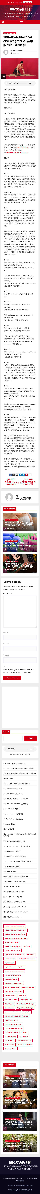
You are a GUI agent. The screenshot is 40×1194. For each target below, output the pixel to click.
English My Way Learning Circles (15, 967)
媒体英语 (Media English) (12, 897)
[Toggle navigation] (21, 22)
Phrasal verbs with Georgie (25, 1004)
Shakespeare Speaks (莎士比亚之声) (17, 846)
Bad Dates (27, 946)
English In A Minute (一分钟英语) (15, 799)
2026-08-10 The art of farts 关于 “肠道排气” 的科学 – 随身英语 (20, 1081)
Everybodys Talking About (13, 975)
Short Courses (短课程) (12, 851)
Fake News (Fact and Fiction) (13, 983)
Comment (7, 593)
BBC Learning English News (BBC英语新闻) (19, 773)
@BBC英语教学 (22, 147)
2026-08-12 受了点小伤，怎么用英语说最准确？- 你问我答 (20, 523)
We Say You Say (9, 1044)
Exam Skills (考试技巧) (11, 809)
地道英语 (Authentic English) (14, 892)
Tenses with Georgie (11, 1020)
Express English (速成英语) (13, 814)
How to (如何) (8, 829)
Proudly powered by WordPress (13, 1178)
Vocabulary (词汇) (10, 871)
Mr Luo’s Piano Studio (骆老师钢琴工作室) (20, 1185)
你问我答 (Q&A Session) (10, 33)
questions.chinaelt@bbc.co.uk (17, 152)
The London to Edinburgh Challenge (16, 1032)
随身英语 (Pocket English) (13, 917)
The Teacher (24, 1036)
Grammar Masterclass (12, 987)
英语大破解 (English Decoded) (14, 902)
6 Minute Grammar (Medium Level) (15, 930)
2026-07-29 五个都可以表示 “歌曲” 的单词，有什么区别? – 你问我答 (20, 566)
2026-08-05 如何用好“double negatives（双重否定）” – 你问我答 (19, 545)
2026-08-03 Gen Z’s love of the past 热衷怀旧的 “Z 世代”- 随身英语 (20, 1102)
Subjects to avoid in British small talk (16, 1016)
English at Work (9, 963)
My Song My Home (26, 999)
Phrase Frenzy (9, 1008)
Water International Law (24, 1040)
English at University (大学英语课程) (16, 784)
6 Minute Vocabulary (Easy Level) (15, 934)
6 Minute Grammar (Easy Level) (14, 926)
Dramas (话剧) (8, 778)
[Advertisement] (20, 707)
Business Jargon (10, 958)
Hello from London (28, 987)
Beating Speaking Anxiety (12, 950)
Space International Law (12, 1012)
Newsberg (32, 1178)
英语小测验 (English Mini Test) (14, 907)
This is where (9, 1040)
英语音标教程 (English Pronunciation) (17, 912)
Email (6, 644)
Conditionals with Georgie (27, 958)
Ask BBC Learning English (12, 946)
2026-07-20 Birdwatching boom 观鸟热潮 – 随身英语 (19, 1144)
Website (6, 655)
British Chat (30, 954)
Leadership (22, 995)
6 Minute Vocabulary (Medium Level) (16, 938)
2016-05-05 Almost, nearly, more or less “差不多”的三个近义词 (26, 481)
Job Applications (10, 995)
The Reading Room (10, 1036)
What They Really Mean (25, 1044)
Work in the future (10, 1049)
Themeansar (20, 1180)
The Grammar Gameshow (13, 1024)
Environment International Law (14, 971)
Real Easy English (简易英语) (14, 841)
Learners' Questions (11, 999)
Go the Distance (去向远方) (13, 819)
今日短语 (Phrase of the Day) (14, 882)
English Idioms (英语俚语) (12, 794)
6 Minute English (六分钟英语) (14, 763)
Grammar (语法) (9, 824)
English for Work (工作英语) (13, 789)
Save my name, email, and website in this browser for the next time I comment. (18, 671)
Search (6, 732)
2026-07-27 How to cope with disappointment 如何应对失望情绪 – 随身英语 (19, 1124)
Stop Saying (26, 1012)
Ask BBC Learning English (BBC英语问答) (18, 768)
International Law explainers (13, 991)
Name (6, 632)
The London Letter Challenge (14, 1028)
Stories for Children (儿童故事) (14, 856)
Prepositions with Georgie (25, 1008)
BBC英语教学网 (20, 9)
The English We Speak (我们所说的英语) (18, 861)
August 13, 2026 (13, 1084)
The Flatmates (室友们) (12, 866)
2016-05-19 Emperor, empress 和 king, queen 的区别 (13, 481)
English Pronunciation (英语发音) (15, 804)
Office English (9, 1004)
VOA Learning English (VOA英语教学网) (20, 1190)
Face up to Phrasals (11, 979)
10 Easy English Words (11, 942)
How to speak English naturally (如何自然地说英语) (19, 835)
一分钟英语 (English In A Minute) (15, 876)
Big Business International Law (14, 954)
